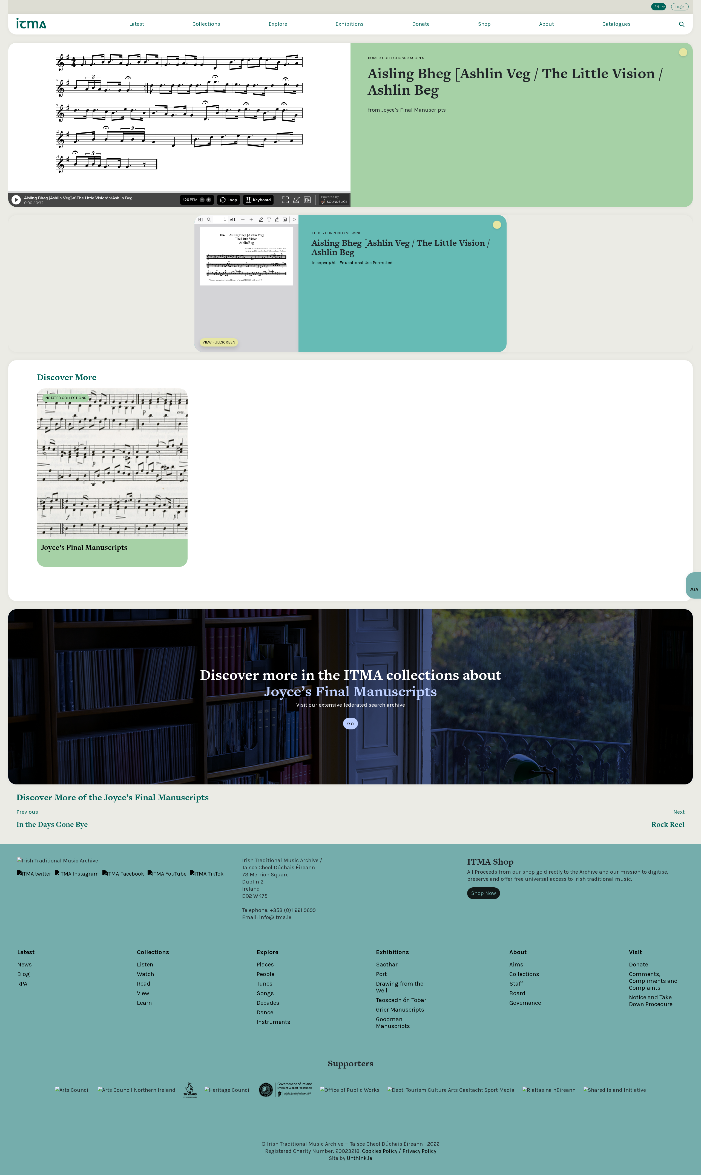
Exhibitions (349, 24)
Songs (265, 993)
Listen (145, 964)
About (546, 24)
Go (350, 723)
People (265, 974)
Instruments (273, 1022)
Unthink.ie (359, 1158)
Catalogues (616, 24)
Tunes (264, 983)
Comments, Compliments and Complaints (653, 981)
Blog (23, 974)
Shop (484, 24)
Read (143, 983)
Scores (417, 58)
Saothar (387, 964)
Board (517, 993)
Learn (144, 1002)
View (143, 993)
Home (373, 58)
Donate (421, 24)
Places (265, 964)
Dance (265, 1012)
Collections (206, 24)
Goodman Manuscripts (393, 1023)
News (24, 964)
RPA (22, 983)
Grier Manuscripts (400, 1009)
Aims (516, 964)
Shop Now (483, 893)
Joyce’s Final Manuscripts (156, 797)
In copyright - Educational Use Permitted (352, 262)
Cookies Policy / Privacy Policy (399, 1151)
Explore (278, 24)
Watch (145, 974)
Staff (516, 983)
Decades (268, 1002)
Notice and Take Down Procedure (651, 1001)
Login (680, 7)
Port (381, 974)
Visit (635, 952)
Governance (525, 1002)
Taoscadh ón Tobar (401, 1000)
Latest (136, 24)
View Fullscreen (219, 342)
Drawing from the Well (399, 987)
